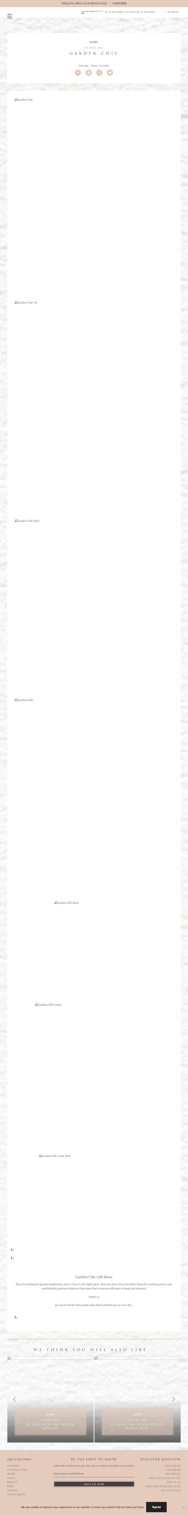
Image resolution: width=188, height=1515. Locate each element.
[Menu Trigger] (10, 16)
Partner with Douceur (163, 1486)
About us (174, 1482)
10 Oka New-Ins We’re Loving (50, 1424)
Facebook (173, 1470)
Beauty (12, 1482)
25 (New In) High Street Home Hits (138, 1424)
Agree (156, 1507)
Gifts (11, 1478)
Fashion (13, 1466)
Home (94, 42)
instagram (173, 1466)
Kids (10, 1486)
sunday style (17, 1470)
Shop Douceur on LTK (165, 1478)
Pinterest (173, 1474)
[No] (183, 1507)
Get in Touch (171, 1490)
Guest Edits (16, 1494)
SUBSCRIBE (120, 3)
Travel (12, 1490)
